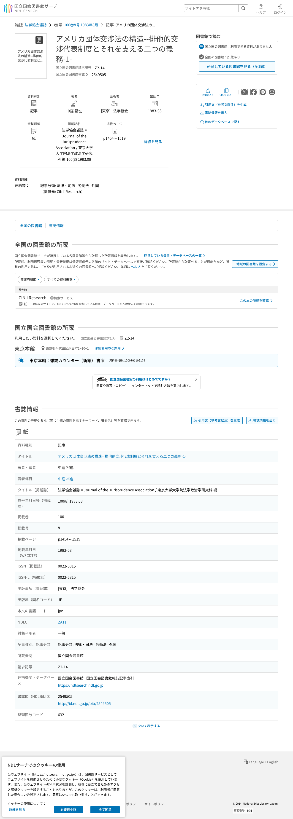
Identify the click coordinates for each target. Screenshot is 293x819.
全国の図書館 (31, 225)
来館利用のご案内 (108, 348)
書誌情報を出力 (216, 112)
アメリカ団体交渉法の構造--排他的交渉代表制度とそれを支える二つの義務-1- (122, 456)
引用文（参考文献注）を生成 (226, 104)
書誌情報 (56, 225)
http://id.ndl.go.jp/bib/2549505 (84, 703)
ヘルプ (261, 12)
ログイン (280, 12)
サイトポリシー (155, 804)
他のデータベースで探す (222, 121)
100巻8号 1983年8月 (81, 24)
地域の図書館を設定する (254, 264)
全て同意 (105, 809)
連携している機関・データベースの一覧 (173, 255)
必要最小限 (68, 809)
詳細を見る (153, 141)
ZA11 (62, 622)
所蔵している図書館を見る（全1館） (237, 66)
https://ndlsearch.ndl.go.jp (80, 685)
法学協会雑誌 (36, 24)
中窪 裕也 (65, 478)
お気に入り (208, 94)
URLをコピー (226, 94)
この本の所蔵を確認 (254, 300)
